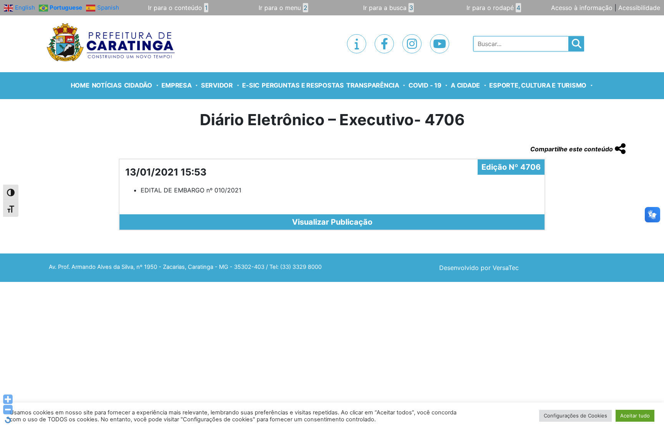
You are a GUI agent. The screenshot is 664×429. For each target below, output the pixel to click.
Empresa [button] (176, 85)
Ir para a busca (388, 8)
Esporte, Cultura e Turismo (537, 85)
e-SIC (250, 85)
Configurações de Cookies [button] (575, 415)
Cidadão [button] (138, 85)
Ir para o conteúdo (178, 8)
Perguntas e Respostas (303, 85)
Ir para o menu (283, 8)
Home (80, 85)
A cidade (465, 85)
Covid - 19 (425, 85)
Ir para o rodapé (493, 8)
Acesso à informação (582, 8)
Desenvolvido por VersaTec (479, 268)
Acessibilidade (639, 8)
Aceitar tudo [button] (635, 415)
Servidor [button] (217, 85)
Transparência (372, 85)
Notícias (107, 85)
